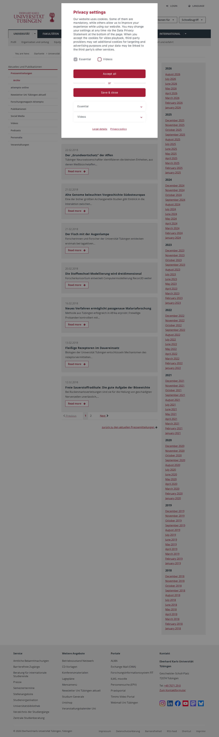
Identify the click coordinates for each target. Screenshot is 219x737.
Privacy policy (118, 128)
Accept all (109, 73)
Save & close (109, 92)
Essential (85, 59)
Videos (107, 59)
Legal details (99, 128)
